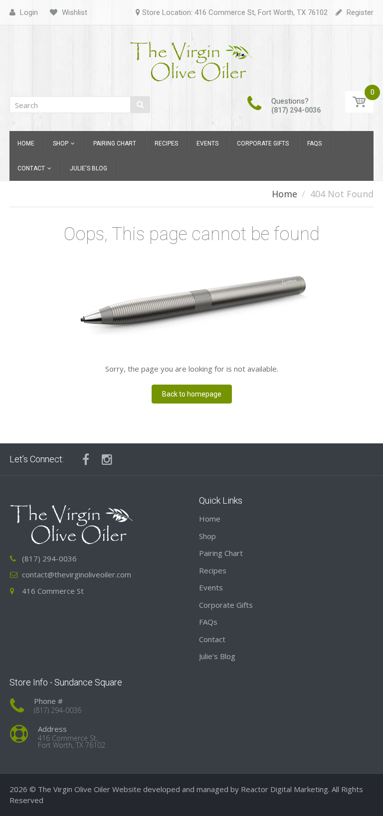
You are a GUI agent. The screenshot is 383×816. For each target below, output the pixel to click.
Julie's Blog (217, 656)
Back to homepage (191, 394)
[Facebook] (86, 459)
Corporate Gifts (226, 605)
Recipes (212, 570)
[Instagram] (107, 459)
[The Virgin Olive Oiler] (191, 57)
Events (211, 587)
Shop (207, 536)
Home (284, 194)
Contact (212, 639)
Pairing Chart (221, 553)
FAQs (208, 622)
